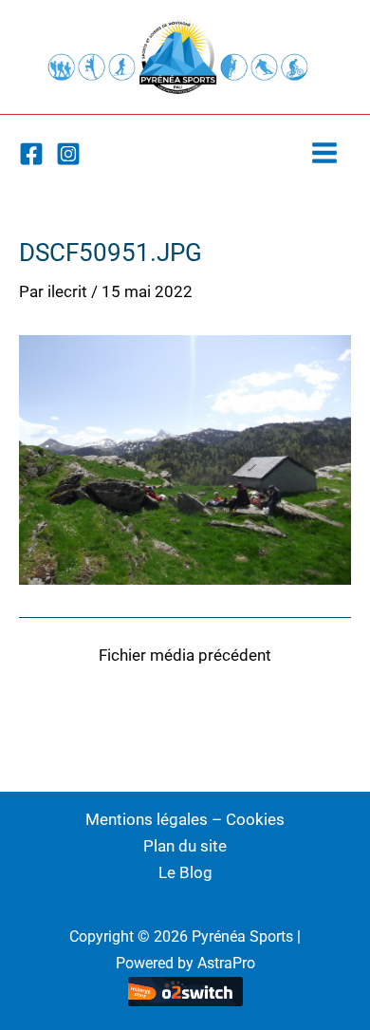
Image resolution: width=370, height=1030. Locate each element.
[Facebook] (31, 153)
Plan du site (185, 845)
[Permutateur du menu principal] (325, 152)
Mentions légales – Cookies (185, 819)
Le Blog (185, 872)
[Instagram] (68, 153)
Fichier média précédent (185, 655)
